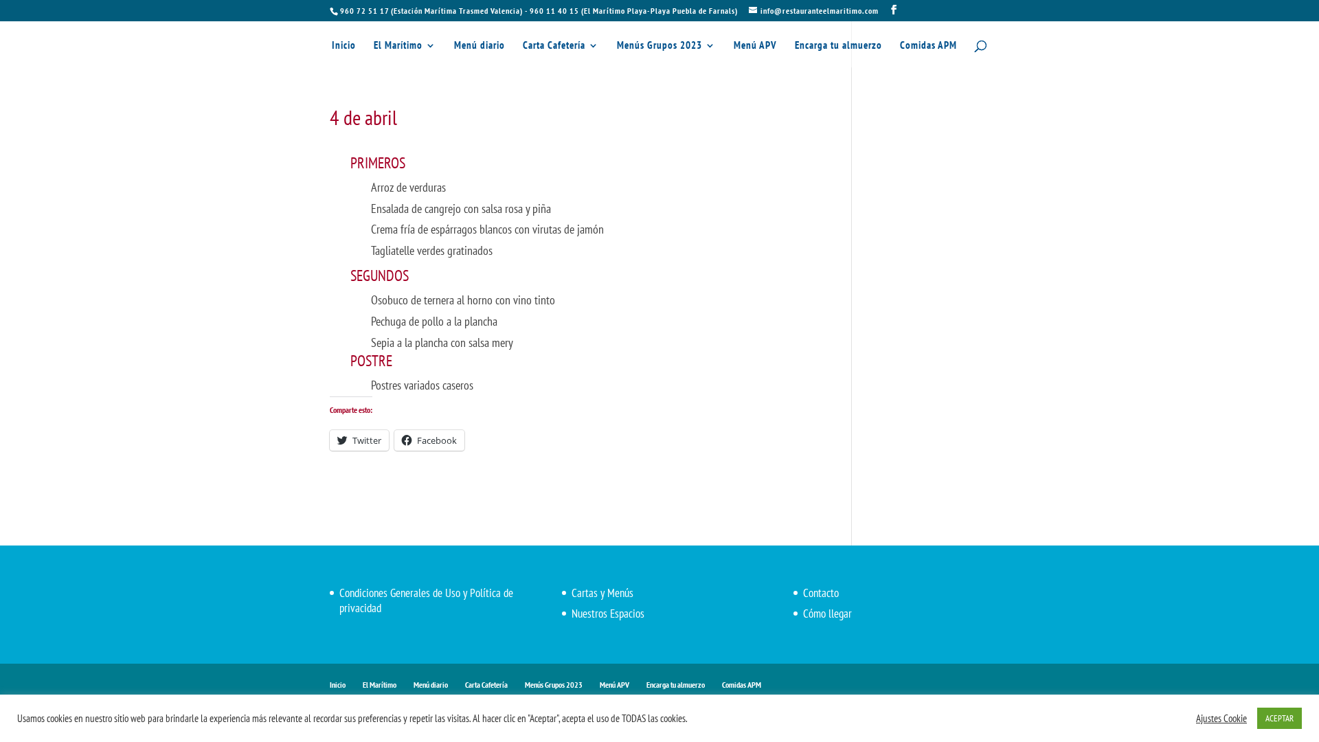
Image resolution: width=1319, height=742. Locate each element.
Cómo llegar (827, 613)
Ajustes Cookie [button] (1221, 718)
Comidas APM (928, 46)
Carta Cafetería (554, 46)
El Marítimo (398, 46)
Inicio (344, 46)
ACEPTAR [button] (1279, 718)
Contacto (821, 592)
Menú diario (479, 46)
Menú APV (755, 46)
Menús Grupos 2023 (659, 46)
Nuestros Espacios (608, 613)
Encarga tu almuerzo (838, 46)
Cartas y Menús (602, 592)
